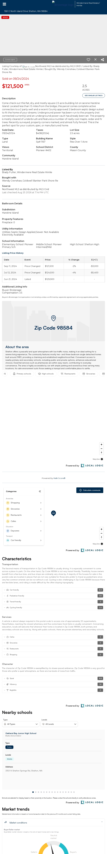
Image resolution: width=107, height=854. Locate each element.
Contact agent (10, 59)
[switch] (88, 59)
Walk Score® (59, 478)
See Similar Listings (94, 95)
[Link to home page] (63, 4)
